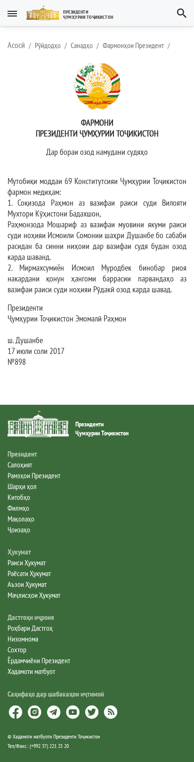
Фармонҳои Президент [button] (133, 45)
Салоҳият (20, 464)
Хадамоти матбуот (31, 671)
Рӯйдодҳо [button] (48, 45)
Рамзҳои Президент (34, 475)
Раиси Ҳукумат (27, 562)
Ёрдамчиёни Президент (39, 660)
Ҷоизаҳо (19, 529)
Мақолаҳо (21, 518)
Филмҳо (18, 508)
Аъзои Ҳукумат (27, 584)
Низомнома (23, 638)
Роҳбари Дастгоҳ (30, 628)
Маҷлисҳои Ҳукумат (34, 595)
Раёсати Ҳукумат (29, 573)
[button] (73, 13)
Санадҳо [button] (82, 45)
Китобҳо (19, 497)
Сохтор (17, 649)
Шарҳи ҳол (22, 486)
